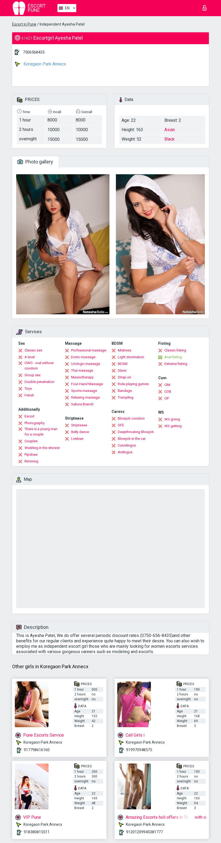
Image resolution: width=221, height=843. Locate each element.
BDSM (122, 364)
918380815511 (37, 832)
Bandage (125, 391)
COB (167, 391)
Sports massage (84, 391)
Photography (34, 423)
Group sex (32, 375)
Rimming (31, 461)
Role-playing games (133, 384)
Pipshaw (31, 454)
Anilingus (125, 452)
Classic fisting (175, 350)
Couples (31, 441)
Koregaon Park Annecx (44, 64)
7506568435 (33, 52)
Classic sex (33, 350)
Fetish (29, 395)
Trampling (125, 397)
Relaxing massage (85, 397)
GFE (121, 425)
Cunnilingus (127, 445)
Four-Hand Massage (87, 384)
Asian (169, 129)
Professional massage (88, 350)
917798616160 (37, 749)
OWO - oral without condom (39, 365)
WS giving (172, 419)
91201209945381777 (144, 832)
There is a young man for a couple (41, 431)
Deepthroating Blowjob (136, 432)
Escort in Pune (24, 24)
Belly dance (80, 432)
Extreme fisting (175, 364)
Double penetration (39, 382)
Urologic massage (85, 364)
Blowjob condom (131, 418)
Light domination (131, 357)
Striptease (79, 425)
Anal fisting (173, 357)
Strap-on (124, 377)
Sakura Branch (82, 404)
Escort (29, 416)
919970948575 (139, 749)
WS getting (173, 426)
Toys (28, 388)
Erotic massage (83, 357)
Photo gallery (38, 162)
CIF (166, 398)
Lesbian (77, 439)
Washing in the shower (42, 448)
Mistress (124, 350)
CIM (167, 385)
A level (30, 357)
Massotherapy (82, 377)
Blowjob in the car (132, 439)
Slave (122, 370)
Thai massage (82, 370)
